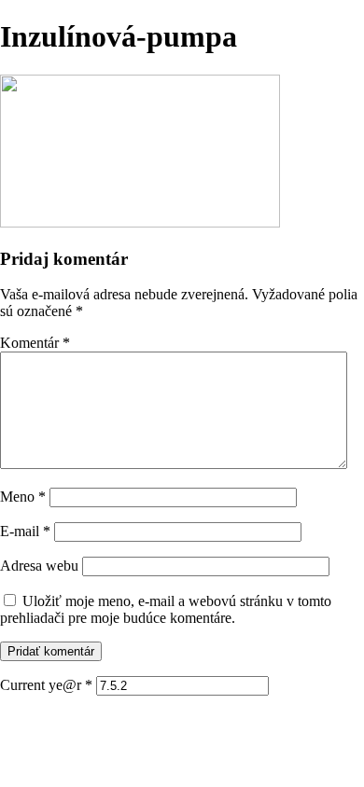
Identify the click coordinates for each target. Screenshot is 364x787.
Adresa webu (39, 565)
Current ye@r (46, 685)
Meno (23, 496)
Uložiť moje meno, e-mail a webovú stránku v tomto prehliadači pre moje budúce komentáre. (165, 609)
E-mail (25, 531)
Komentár (35, 343)
